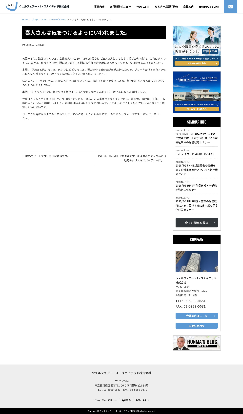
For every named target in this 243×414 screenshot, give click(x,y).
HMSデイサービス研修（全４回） (196, 154)
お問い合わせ (142, 400)
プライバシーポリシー (105, 400)
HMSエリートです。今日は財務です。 (47, 156)
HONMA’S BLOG (58, 19)
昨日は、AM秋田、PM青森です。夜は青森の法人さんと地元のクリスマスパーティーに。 (130, 158)
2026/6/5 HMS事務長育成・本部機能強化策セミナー (196, 187)
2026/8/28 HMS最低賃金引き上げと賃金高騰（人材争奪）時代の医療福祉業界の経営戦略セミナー (197, 138)
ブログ (35, 19)
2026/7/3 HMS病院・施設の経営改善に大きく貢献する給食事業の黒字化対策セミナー (197, 205)
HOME (25, 19)
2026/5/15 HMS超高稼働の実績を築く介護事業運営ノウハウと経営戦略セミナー (197, 169)
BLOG (44, 19)
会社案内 (126, 400)
